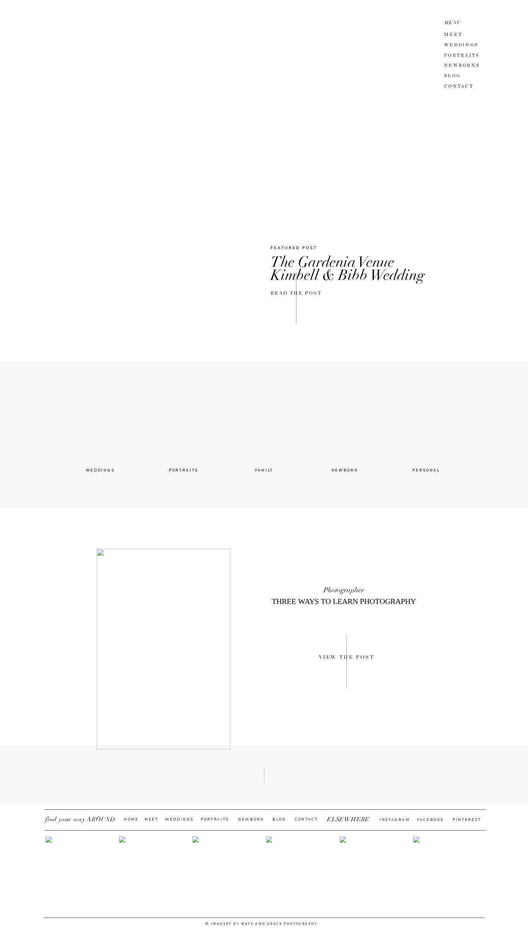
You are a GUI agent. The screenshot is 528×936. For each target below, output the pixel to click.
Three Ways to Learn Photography (344, 601)
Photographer (344, 590)
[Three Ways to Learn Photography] (163, 649)
